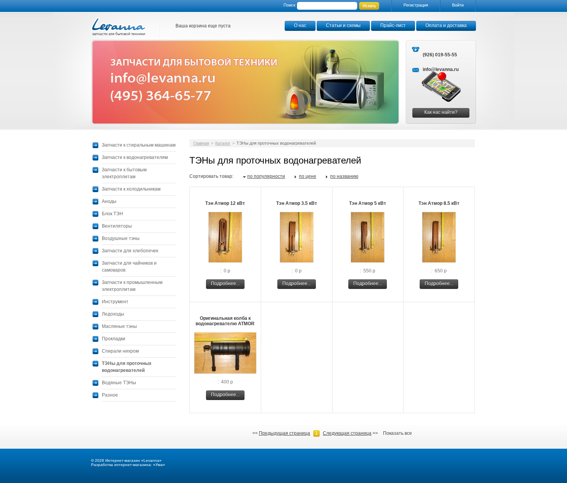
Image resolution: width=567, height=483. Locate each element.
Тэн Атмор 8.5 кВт (438, 203)
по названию (344, 176)
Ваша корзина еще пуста (203, 26)
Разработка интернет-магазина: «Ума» (128, 465)
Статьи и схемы (343, 25)
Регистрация (415, 5)
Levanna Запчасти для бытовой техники (119, 26)
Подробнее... (225, 283)
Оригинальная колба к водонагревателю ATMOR (225, 321)
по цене (307, 176)
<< (281, 433)
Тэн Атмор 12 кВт (225, 203)
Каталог (222, 143)
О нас (300, 25)
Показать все (397, 433)
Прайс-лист (393, 25)
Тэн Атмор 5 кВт (367, 203)
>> (350, 433)
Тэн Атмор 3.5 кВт (296, 203)
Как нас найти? (440, 112)
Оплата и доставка (446, 25)
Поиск (289, 5)
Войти (458, 5)
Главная (201, 143)
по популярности (266, 176)
